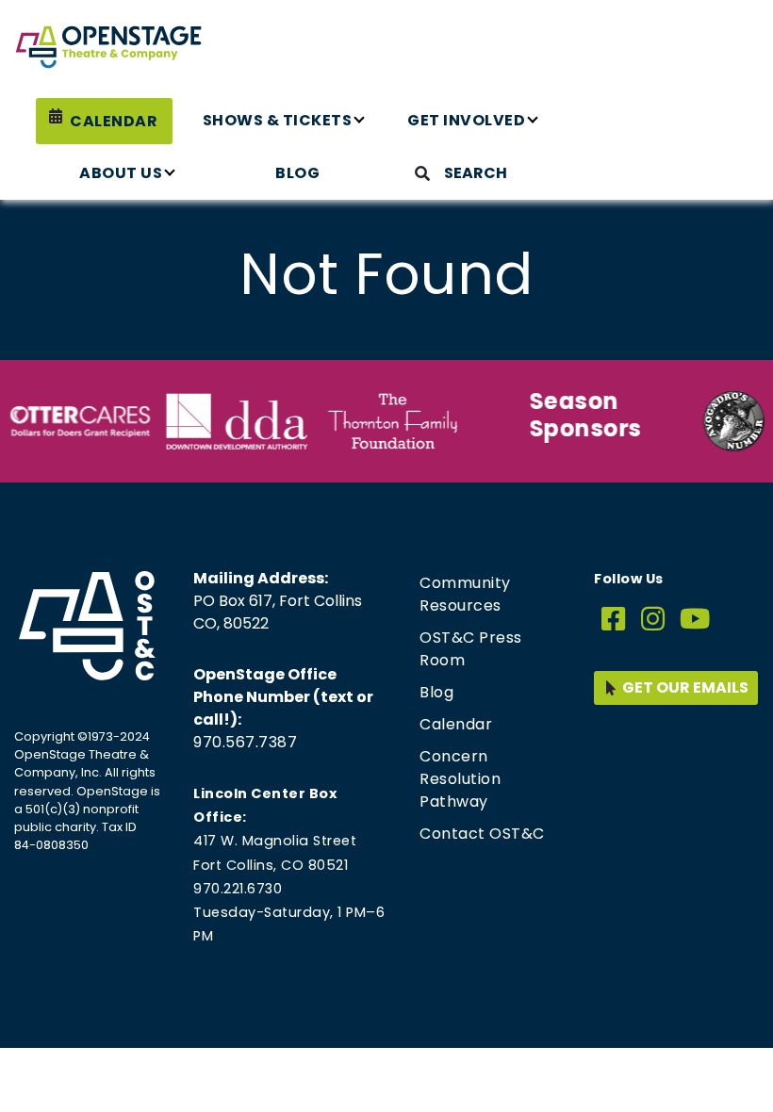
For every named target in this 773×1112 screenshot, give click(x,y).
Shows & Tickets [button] (278, 120)
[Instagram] (653, 619)
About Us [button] (120, 173)
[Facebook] (613, 619)
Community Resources (465, 594)
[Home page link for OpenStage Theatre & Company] (108, 47)
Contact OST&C (482, 833)
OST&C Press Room (470, 649)
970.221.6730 (237, 888)
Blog (297, 173)
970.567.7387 (245, 742)
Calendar (113, 121)
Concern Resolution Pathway (460, 778)
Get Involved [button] (466, 120)
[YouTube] (695, 619)
